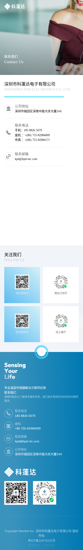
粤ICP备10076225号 (41, 540)
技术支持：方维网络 (41, 545)
